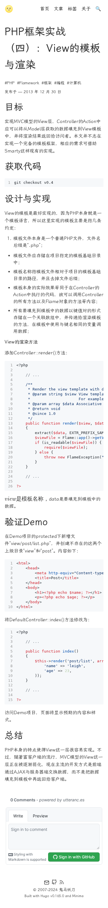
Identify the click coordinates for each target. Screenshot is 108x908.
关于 (86, 8)
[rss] (61, 883)
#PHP (10, 83)
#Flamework (28, 83)
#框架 (46, 83)
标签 (72, 8)
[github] (54, 883)
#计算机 (74, 83)
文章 (58, 8)
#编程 (59, 83)
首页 (44, 8)
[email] (46, 883)
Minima (78, 896)
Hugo (45, 896)
